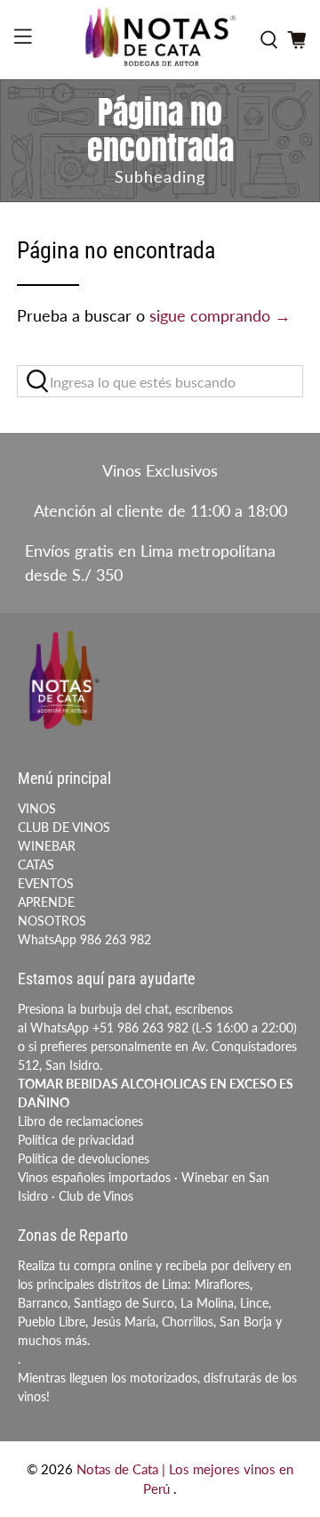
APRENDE (46, 901)
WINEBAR (47, 845)
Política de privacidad (76, 1139)
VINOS (37, 808)
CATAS (36, 864)
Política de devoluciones (83, 1158)
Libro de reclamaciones (80, 1121)
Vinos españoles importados (94, 1177)
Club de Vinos (96, 1195)
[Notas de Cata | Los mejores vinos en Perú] (160, 39)
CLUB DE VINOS (64, 827)
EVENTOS (46, 883)
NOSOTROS (52, 920)
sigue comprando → (220, 315)
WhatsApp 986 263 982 (84, 939)
